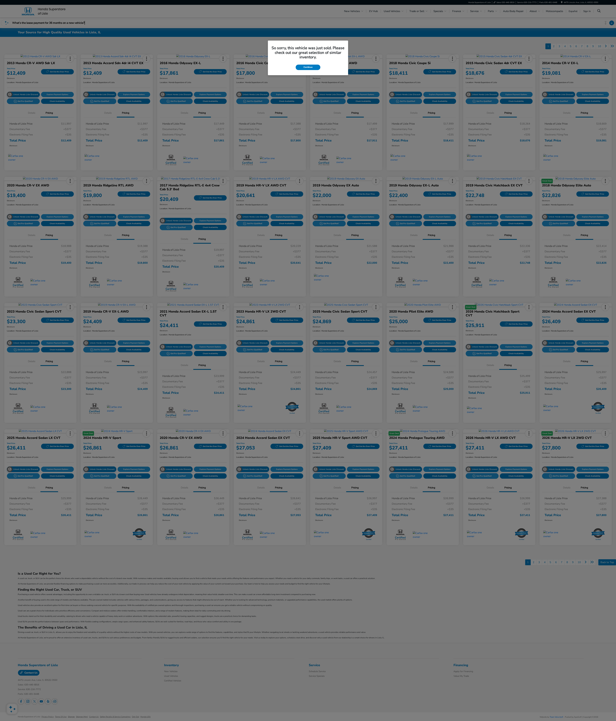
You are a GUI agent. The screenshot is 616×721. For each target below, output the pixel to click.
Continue (308, 67)
